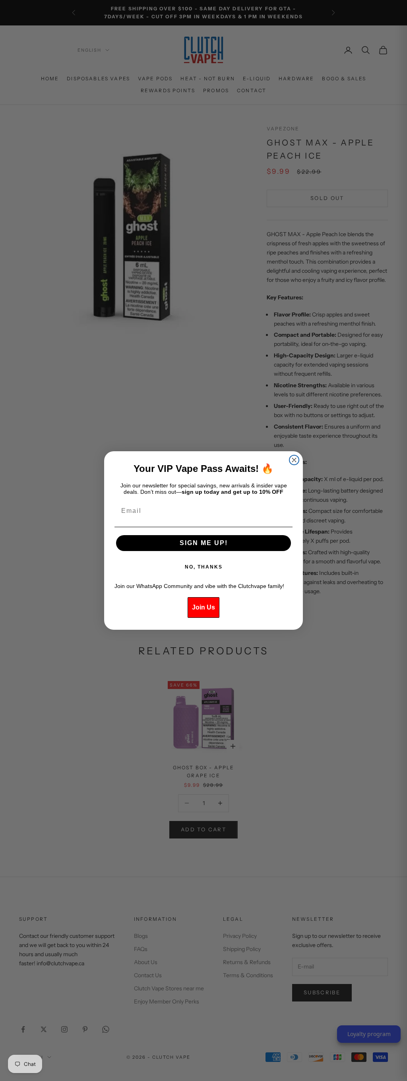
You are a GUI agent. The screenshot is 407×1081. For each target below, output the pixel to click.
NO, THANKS (204, 567)
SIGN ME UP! (204, 543)
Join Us (203, 607)
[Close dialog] (294, 460)
